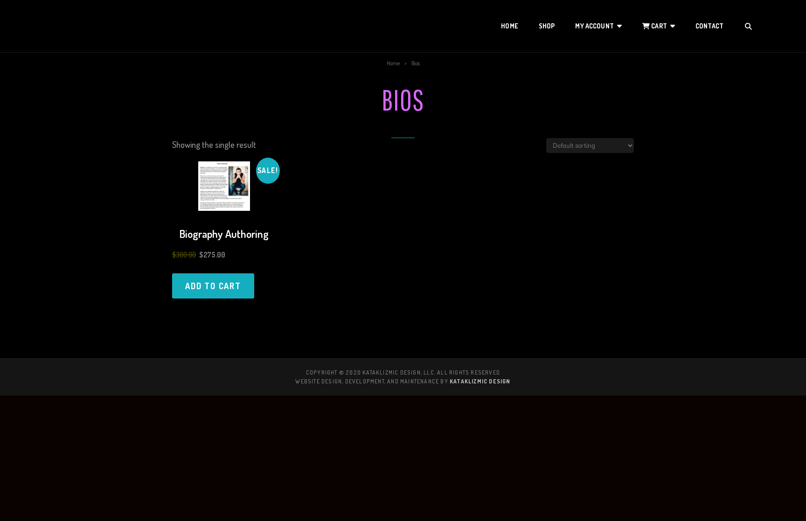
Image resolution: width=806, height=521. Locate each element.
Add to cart (213, 286)
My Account (594, 26)
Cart (658, 26)
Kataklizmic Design (480, 381)
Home (509, 26)
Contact (709, 26)
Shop (547, 26)
